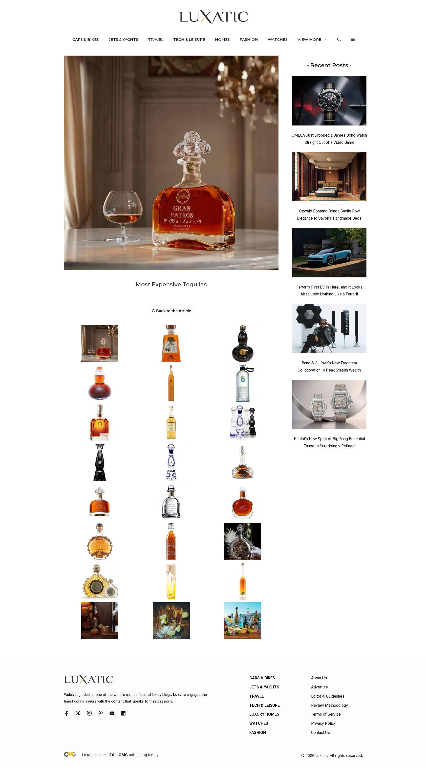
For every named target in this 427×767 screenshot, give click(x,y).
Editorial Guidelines (327, 696)
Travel (155, 39)
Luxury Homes (264, 714)
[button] (339, 39)
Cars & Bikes (85, 39)
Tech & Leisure (189, 39)
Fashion (249, 39)
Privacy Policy (323, 723)
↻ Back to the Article (171, 310)
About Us (319, 678)
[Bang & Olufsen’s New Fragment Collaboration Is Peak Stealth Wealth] (329, 330)
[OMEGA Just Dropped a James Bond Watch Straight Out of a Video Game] (329, 102)
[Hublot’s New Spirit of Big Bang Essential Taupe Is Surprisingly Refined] (329, 406)
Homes (222, 39)
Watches (278, 39)
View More (309, 39)
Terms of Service (326, 714)
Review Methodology (329, 705)
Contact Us (320, 732)
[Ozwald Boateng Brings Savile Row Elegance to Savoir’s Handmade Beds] (329, 178)
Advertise (319, 687)
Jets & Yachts (123, 39)
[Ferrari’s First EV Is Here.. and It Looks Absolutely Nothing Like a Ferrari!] (329, 254)
